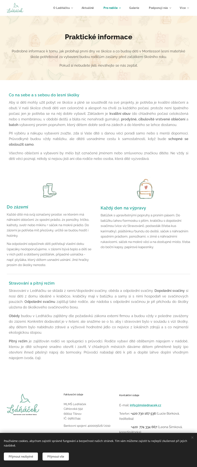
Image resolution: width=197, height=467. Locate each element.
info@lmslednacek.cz (145, 405)
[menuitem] (64, 8)
